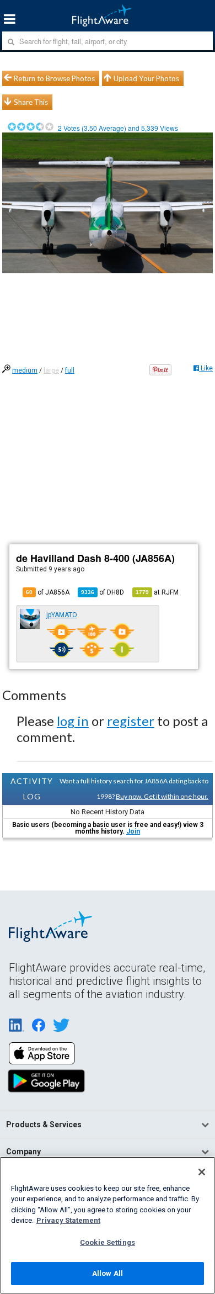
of (102, 592)
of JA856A (47, 592)
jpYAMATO (61, 615)
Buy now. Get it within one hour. (162, 796)
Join (133, 831)
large (51, 370)
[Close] (202, 1172)
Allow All (107, 1273)
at (157, 592)
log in (73, 721)
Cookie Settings (107, 1242)
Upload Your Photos (146, 78)
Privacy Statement (68, 1220)
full (69, 370)
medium (24, 370)
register (130, 721)
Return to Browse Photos (54, 78)
